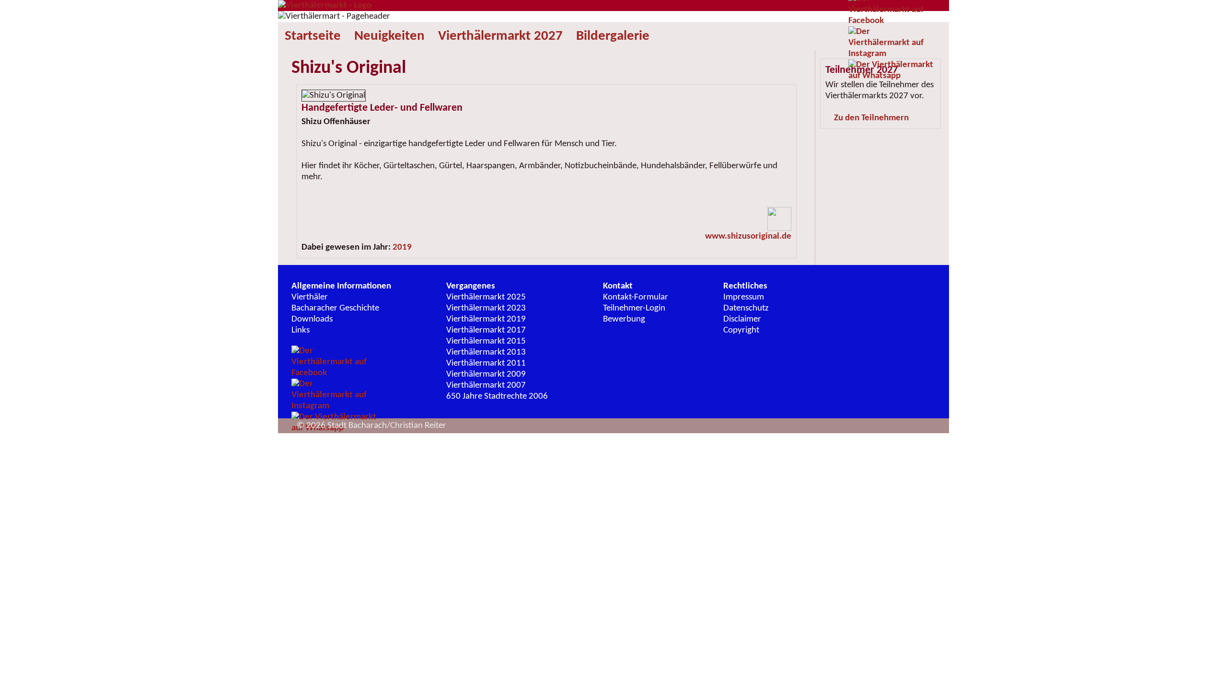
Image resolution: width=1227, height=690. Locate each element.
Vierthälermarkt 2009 (486, 374)
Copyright (741, 330)
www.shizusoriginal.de (748, 236)
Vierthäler (309, 297)
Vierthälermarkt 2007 (486, 385)
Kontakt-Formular (635, 297)
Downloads (312, 319)
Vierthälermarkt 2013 (486, 352)
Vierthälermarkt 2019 (486, 319)
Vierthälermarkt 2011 (486, 363)
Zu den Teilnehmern (871, 118)
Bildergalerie (612, 36)
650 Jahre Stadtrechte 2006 (497, 396)
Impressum (743, 297)
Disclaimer (742, 319)
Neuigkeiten (389, 36)
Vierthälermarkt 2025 (486, 297)
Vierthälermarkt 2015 (486, 341)
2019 (402, 247)
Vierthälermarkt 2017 (486, 330)
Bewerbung (624, 319)
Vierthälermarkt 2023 (486, 308)
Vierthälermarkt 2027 (500, 36)
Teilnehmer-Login (634, 308)
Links (300, 330)
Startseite (313, 36)
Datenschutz (746, 308)
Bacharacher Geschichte (335, 308)
